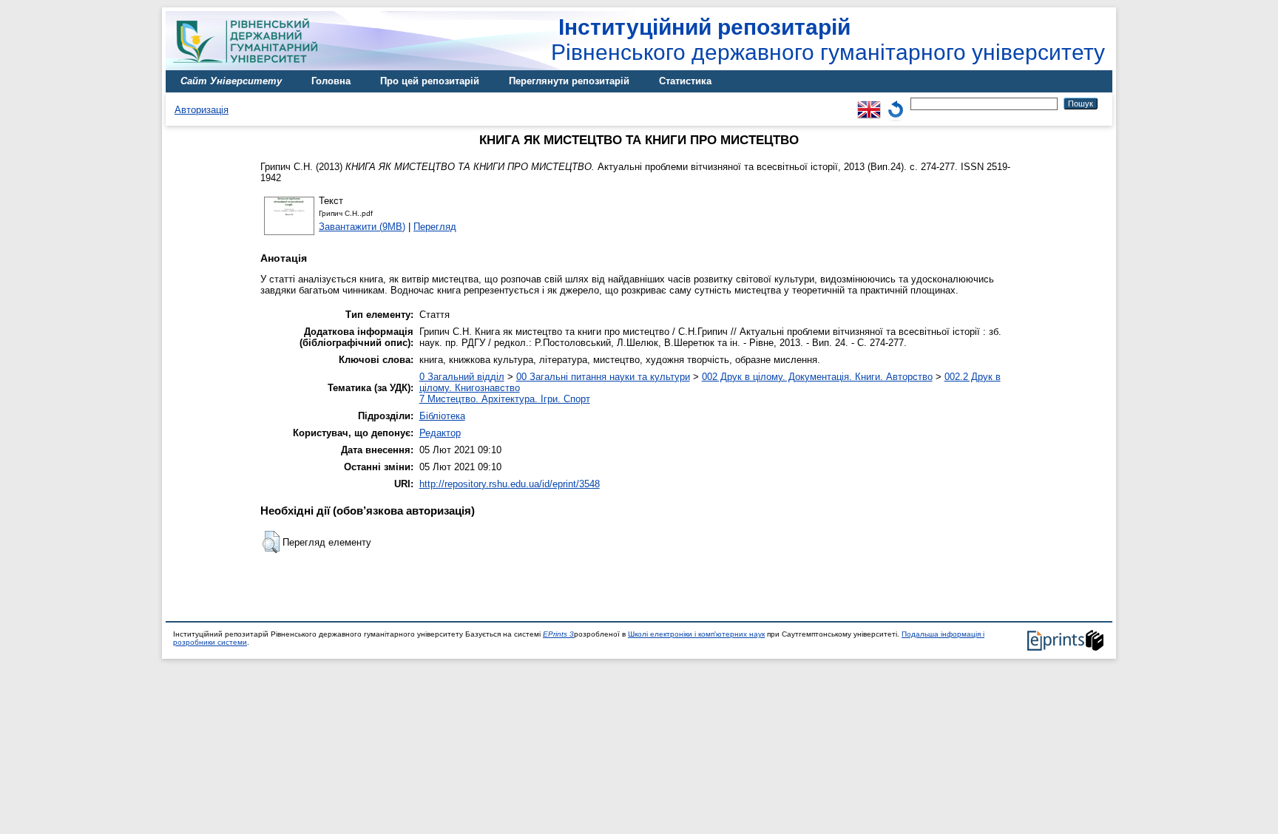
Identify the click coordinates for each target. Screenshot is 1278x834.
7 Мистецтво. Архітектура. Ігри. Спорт (504, 398)
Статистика (685, 81)
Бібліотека (442, 415)
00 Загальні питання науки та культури (603, 376)
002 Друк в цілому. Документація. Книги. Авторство (817, 376)
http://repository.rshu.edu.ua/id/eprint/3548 (509, 483)
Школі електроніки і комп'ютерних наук (696, 634)
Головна (331, 81)
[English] (869, 103)
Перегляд (434, 226)
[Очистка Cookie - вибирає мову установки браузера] (895, 103)
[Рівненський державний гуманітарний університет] (251, 66)
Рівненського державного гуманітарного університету (828, 39)
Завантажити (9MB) (362, 226)
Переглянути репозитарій (569, 81)
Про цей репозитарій (429, 81)
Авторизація (202, 109)
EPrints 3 (558, 634)
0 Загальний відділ (461, 376)
